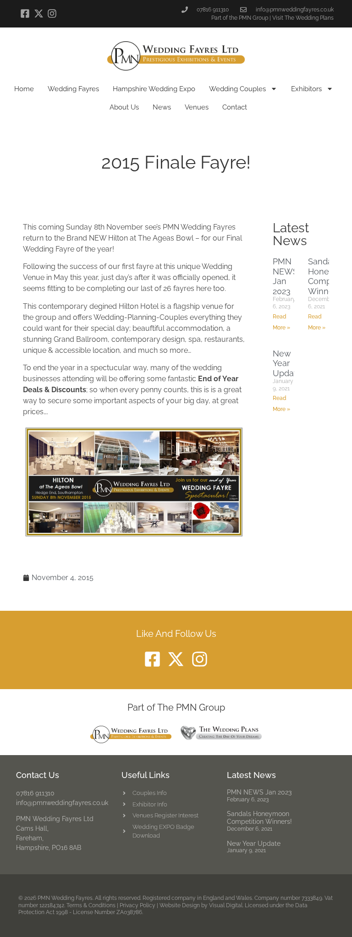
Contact (234, 107)
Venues (197, 107)
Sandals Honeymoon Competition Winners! (259, 817)
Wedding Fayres (73, 89)
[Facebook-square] (25, 13)
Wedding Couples (237, 89)
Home (24, 89)
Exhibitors (306, 89)
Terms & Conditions (91, 905)
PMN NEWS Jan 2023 (285, 276)
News (162, 107)
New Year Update (287, 363)
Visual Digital (225, 905)
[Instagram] (52, 13)
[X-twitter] (38, 13)
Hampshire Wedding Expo (154, 89)
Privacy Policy (137, 905)
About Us (124, 107)
